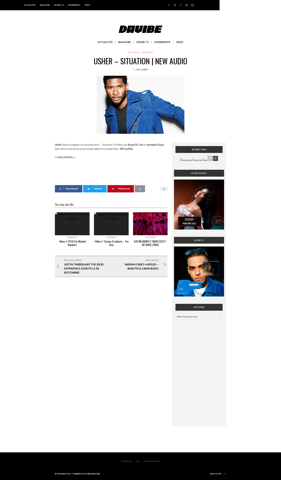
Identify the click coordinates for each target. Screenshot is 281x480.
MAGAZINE (45, 5)
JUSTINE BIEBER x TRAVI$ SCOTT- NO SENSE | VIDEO (150, 243)
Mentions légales (151, 461)
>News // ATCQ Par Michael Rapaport (72, 243)
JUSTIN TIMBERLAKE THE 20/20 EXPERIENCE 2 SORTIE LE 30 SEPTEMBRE (83, 266)
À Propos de (126, 461)
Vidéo (87, 5)
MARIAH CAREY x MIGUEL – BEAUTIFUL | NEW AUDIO (142, 264)
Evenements (74, 5)
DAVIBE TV (59, 5)
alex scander (142, 69)
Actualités (30, 5)
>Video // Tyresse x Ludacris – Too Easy (111, 243)
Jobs (138, 461)
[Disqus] (111, 326)
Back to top (215, 474)
